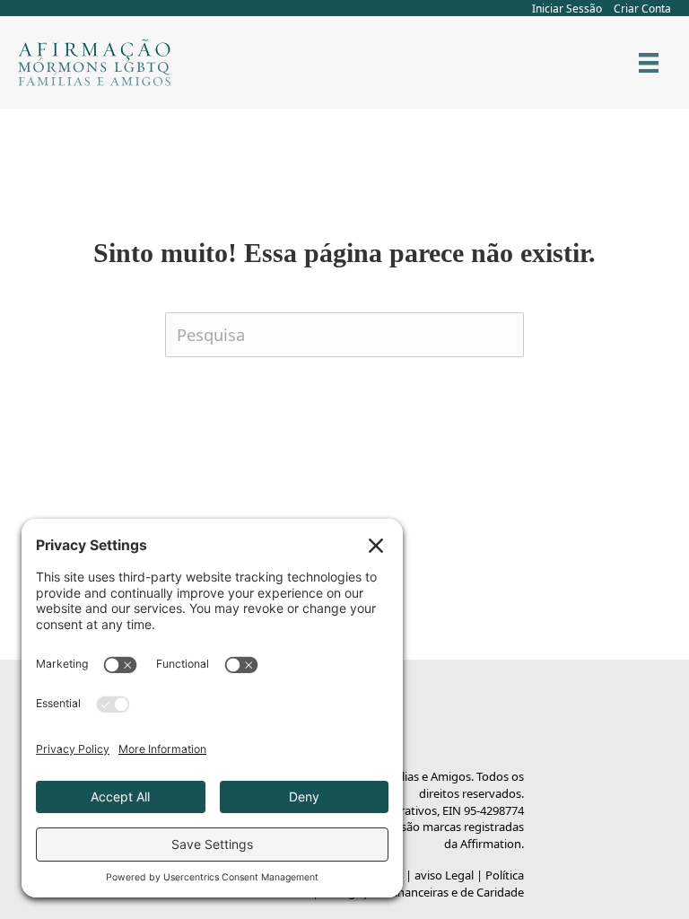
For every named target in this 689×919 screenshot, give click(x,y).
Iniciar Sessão (567, 8)
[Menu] (648, 62)
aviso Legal (444, 875)
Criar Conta (642, 8)
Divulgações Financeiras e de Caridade (422, 892)
